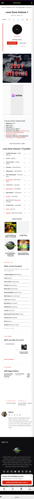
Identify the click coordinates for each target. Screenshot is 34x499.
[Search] (31, 3)
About (9, 486)
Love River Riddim (11, 403)
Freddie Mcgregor (16, 132)
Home (3, 7)
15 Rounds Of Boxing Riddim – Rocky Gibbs (10, 236)
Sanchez (8, 213)
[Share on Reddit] (27, 19)
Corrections (25, 486)
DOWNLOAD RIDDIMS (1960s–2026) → (17, 482)
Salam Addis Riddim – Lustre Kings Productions (10, 255)
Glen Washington (11, 174)
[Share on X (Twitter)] (18, 19)
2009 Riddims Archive (10, 7)
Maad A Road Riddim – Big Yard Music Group (23, 254)
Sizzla (7, 209)
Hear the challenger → (9, 359)
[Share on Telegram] (23, 19)
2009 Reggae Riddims (20, 7)
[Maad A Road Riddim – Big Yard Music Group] (23, 245)
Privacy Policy (16, 486)
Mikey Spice (9, 171)
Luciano (8, 196)
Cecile (27, 131)
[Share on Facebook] (9, 19)
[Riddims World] (17, 2)
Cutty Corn (9, 185)
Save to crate (22, 43)
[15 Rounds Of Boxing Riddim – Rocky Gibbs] (10, 227)
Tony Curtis (17, 200)
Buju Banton (23, 131)
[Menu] (3, 3)
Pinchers (8, 167)
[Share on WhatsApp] (14, 19)
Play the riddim (12, 43)
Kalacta (14, 15)
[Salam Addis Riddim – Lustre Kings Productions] (10, 245)
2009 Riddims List (10, 137)
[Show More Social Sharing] (30, 19)
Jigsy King (14, 134)
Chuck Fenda (10, 162)
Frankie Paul (9, 132)
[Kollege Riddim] (23, 227)
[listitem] (9, 382)
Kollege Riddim (23, 235)
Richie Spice (9, 179)
